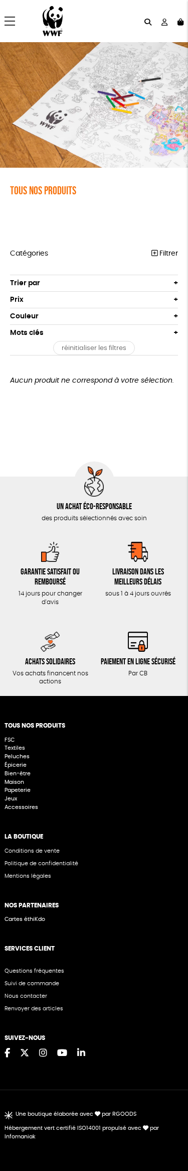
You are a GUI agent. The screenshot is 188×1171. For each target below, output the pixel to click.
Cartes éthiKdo (25, 919)
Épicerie (16, 765)
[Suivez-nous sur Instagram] (43, 1053)
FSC (10, 740)
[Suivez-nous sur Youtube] (62, 1053)
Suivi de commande (32, 983)
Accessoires (22, 807)
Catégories (29, 253)
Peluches (17, 756)
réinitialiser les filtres (94, 348)
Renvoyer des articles (34, 1008)
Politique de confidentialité (41, 863)
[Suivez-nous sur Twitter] (24, 1053)
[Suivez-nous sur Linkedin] (81, 1053)
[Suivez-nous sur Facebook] (7, 1053)
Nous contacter (26, 996)
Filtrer (167, 253)
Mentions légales (28, 876)
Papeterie (18, 790)
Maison (14, 782)
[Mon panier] (180, 21)
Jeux (11, 798)
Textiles (15, 748)
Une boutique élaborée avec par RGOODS (76, 1114)
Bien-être (18, 773)
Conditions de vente (32, 851)
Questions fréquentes (34, 971)
